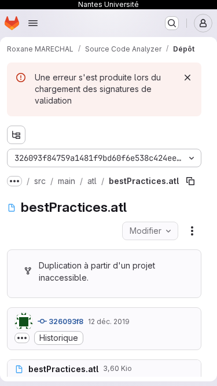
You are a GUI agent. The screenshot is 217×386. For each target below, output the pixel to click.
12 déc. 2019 (109, 321)
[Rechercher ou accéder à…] (172, 23)
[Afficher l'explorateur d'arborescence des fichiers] (16, 135)
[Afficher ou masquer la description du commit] (22, 338)
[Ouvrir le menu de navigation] (33, 23)
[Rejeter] (187, 77)
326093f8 (65, 321)
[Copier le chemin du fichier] (190, 181)
